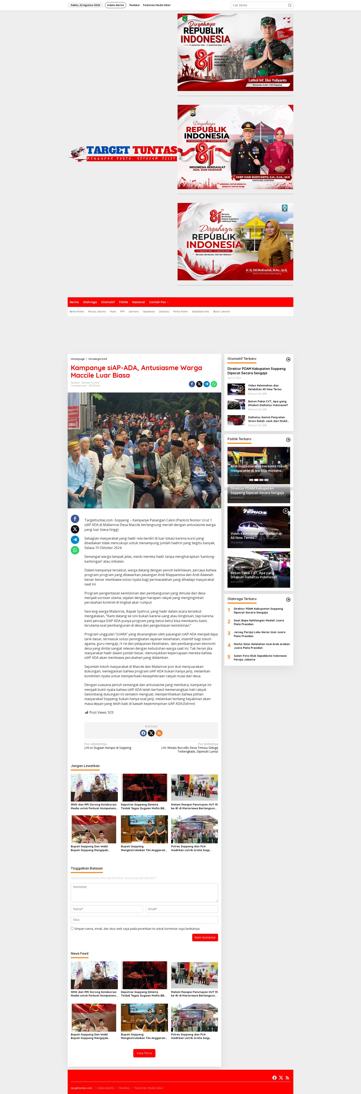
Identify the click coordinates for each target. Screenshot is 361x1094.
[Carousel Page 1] (251, 480)
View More (144, 1053)
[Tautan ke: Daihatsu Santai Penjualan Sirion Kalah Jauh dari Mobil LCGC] (236, 420)
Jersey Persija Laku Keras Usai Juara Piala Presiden (259, 633)
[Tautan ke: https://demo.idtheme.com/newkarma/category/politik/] (288, 439)
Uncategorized (79, 385)
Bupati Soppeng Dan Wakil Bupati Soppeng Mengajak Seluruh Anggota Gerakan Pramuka (89, 848)
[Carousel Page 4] (266, 480)
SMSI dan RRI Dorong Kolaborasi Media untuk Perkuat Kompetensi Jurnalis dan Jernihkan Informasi (94, 806)
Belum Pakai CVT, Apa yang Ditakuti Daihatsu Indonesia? (268, 403)
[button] (289, 5)
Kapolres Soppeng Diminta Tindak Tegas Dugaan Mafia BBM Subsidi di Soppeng (144, 806)
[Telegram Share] (206, 384)
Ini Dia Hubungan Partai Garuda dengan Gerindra (256, 467)
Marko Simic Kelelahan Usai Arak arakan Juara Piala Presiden (262, 645)
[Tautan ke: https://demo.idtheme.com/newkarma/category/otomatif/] (288, 359)
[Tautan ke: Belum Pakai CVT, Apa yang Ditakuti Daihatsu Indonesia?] (236, 404)
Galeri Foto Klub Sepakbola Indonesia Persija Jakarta (260, 657)
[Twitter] (151, 733)
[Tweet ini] (199, 384)
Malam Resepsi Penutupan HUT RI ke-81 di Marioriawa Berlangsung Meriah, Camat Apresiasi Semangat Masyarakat (194, 806)
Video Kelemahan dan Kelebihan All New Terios (265, 387)
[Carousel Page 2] (256, 480)
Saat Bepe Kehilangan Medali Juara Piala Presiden (259, 622)
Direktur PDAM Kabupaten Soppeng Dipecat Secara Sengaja (257, 371)
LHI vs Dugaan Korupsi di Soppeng (107, 746)
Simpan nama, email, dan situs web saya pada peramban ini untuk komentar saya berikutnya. (137, 929)
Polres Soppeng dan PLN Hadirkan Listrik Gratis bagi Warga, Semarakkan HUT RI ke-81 (194, 848)
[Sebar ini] (192, 384)
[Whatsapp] (214, 384)
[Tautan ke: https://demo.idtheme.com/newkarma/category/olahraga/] (288, 599)
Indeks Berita (105, 1088)
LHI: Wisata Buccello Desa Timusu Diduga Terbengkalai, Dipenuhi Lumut (189, 747)
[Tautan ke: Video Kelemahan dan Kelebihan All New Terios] (236, 389)
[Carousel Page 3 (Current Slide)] (261, 480)
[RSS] (159, 733)
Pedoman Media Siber (148, 1088)
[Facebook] (143, 733)
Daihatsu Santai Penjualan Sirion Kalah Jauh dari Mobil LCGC (267, 419)
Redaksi (124, 1088)
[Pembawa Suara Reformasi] (123, 153)
